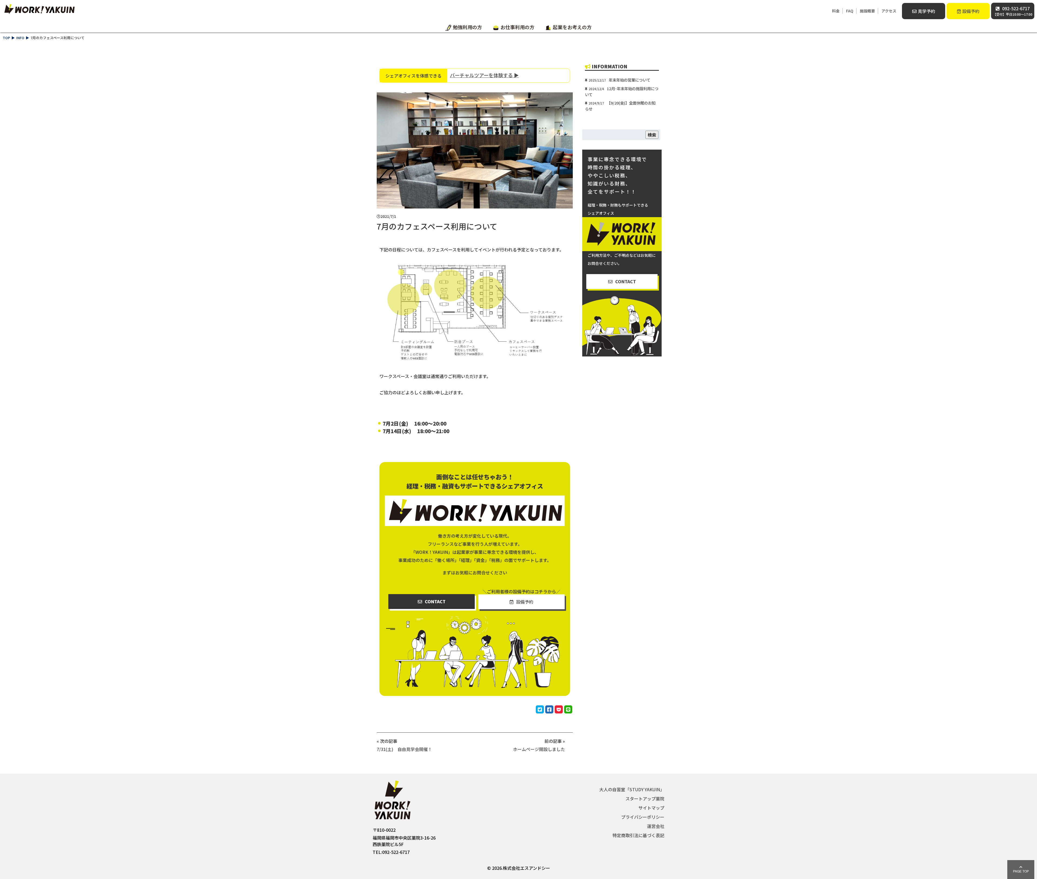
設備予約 (970, 11)
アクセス (888, 11)
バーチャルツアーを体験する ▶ (484, 75)
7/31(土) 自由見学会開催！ (404, 749)
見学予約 (926, 11)
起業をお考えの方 (572, 28)
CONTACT (435, 601)
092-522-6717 (1012, 10)
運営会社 (655, 826)
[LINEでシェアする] (568, 709)
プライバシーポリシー (642, 817)
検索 (652, 135)
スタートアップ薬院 (644, 798)
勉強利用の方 (467, 28)
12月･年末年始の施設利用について (621, 91)
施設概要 (867, 11)
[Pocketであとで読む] (559, 709)
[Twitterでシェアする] (540, 709)
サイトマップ (651, 807)
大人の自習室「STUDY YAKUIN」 (631, 789)
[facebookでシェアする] (549, 709)
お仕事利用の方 (517, 28)
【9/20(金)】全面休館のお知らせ (620, 106)
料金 (836, 11)
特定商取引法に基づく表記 (638, 835)
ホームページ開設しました (539, 749)
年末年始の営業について (619, 80)
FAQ (849, 11)
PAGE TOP (1021, 871)
